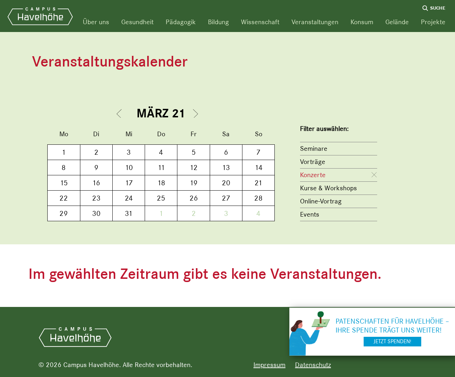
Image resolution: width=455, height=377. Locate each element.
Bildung (218, 22)
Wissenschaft (260, 22)
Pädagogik (181, 22)
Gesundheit (137, 22)
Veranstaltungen (314, 22)
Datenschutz (313, 365)
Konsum (361, 22)
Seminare (313, 148)
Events (309, 214)
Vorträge (312, 162)
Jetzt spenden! (392, 341)
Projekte (433, 22)
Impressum (269, 365)
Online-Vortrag (321, 201)
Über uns (96, 22)
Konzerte (313, 175)
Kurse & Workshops (328, 188)
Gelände (397, 22)
